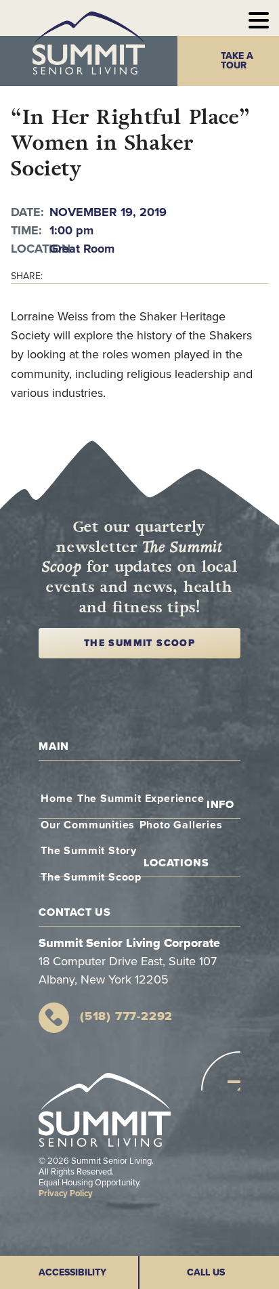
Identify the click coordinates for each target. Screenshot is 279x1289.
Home (56, 798)
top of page (220, 1071)
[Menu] (258, 18)
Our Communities (88, 825)
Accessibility (72, 1272)
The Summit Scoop (139, 643)
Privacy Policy (66, 1193)
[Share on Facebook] (263, 276)
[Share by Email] (224, 276)
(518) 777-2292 (126, 1016)
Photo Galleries (181, 825)
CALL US (206, 1272)
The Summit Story (89, 851)
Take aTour (237, 60)
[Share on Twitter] (244, 276)
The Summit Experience (141, 798)
